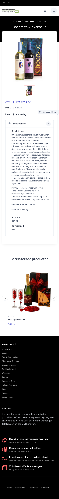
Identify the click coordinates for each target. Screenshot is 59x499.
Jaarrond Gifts (8, 381)
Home (18, 21)
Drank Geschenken (15, 317)
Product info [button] (19, 123)
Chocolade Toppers (10, 361)
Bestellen (34, 488)
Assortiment (30, 21)
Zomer (5, 377)
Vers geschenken (9, 365)
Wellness (6, 373)
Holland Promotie (9, 385)
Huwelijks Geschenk (17, 319)
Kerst (4, 353)
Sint (4, 389)
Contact (6, 3)
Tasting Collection (10, 369)
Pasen (5, 393)
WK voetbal (7, 349)
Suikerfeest (7, 397)
